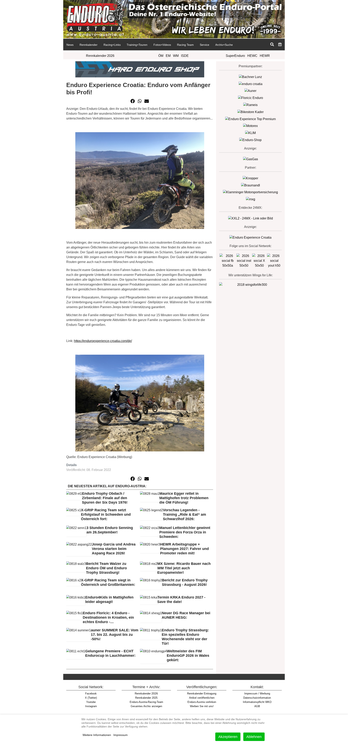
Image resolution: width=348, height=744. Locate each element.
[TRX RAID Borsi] (250, 199)
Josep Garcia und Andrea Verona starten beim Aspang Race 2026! (114, 548)
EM (168, 55)
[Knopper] (250, 178)
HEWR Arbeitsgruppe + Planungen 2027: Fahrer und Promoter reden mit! (184, 548)
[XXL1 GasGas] (250, 159)
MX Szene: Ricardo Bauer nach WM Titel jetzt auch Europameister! (184, 568)
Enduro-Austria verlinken (201, 701)
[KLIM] (250, 132)
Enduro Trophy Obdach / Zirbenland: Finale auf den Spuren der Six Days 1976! (104, 497)
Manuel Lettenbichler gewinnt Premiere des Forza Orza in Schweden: (184, 532)
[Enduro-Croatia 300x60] (250, 83)
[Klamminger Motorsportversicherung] (250, 192)
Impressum (120, 735)
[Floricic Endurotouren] (250, 97)
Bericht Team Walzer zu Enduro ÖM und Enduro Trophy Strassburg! (106, 568)
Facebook (91, 693)
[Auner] (250, 90)
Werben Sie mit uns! (202, 706)
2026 (146, 693)
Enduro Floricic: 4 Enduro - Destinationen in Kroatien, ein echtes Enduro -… (108, 617)
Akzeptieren (227, 737)
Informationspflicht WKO (257, 701)
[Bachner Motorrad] (250, 76)
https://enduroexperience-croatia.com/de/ (103, 341)
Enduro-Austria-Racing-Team (146, 701)
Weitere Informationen (97, 735)
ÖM (160, 55)
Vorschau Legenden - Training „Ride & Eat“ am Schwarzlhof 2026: (184, 514)
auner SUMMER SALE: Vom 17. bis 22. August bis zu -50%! (114, 634)
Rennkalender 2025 (146, 697)
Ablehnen (254, 737)
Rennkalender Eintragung (201, 693)
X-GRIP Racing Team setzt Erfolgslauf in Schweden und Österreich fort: (106, 514)
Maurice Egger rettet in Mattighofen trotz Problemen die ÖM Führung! (183, 497)
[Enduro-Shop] (250, 139)
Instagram (91, 706)
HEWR (265, 55)
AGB (257, 706)
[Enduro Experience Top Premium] (250, 119)
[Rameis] (250, 104)
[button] (132, 101)
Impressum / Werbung (257, 693)
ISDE (185, 55)
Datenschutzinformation (257, 697)
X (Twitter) (91, 697)
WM (176, 55)
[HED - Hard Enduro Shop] (139, 69)
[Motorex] (250, 126)
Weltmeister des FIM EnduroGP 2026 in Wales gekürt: (188, 655)
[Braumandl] (250, 185)
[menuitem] (70, 44)
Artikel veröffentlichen (201, 697)
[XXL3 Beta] (250, 237)
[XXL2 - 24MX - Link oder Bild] (250, 218)
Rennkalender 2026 (100, 55)
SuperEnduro (235, 55)
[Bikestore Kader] (250, 111)
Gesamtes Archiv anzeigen (146, 706)
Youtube (91, 701)
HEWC (252, 55)
